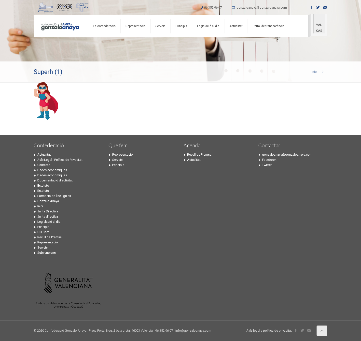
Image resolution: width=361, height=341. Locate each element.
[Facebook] (311, 7)
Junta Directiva (47, 211)
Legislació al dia (48, 221)
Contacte (43, 165)
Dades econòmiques (52, 170)
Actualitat (44, 154)
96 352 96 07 (213, 7)
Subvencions (46, 252)
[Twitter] (318, 7)
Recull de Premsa (49, 237)
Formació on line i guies (54, 196)
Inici (314, 72)
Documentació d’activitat (55, 180)
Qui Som (43, 232)
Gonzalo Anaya (48, 201)
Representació (47, 242)
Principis (43, 227)
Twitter (267, 165)
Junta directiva (47, 216)
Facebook (269, 160)
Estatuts (43, 185)
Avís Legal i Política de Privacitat (60, 160)
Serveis (42, 247)
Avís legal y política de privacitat (269, 330)
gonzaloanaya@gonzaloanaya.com (261, 7)
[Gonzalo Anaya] (60, 26)
